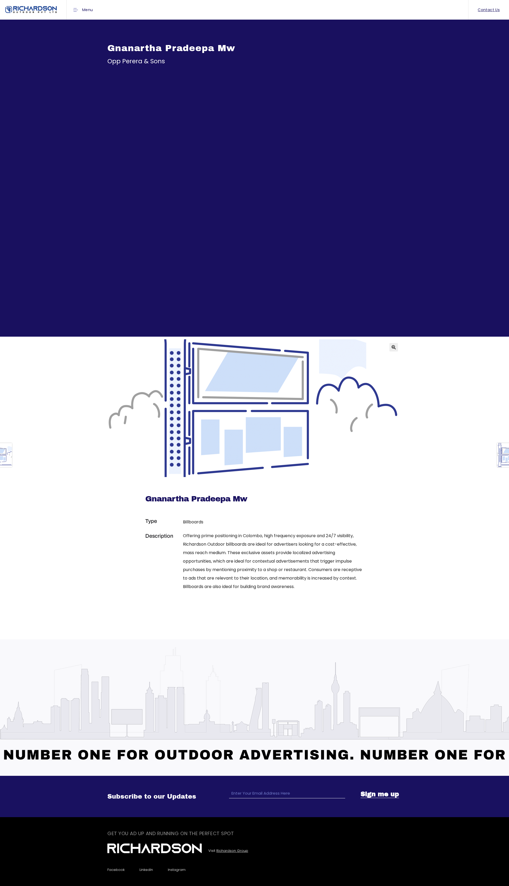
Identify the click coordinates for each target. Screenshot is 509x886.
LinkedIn (146, 869)
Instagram (177, 869)
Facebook (116, 869)
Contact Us (489, 9)
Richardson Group (232, 850)
